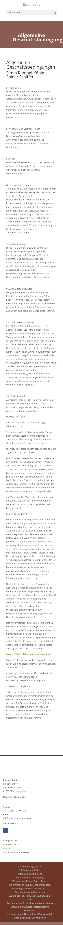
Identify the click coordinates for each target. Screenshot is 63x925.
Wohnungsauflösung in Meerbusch (30, 888)
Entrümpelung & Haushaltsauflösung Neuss (30, 903)
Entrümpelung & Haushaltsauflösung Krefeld (29, 914)
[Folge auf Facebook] (5, 830)
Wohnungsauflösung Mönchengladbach (30, 884)
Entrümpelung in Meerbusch (30, 892)
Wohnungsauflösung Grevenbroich (30, 881)
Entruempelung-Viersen (29, 866)
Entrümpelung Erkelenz (30, 873)
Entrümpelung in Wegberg (30, 877)
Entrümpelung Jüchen (30, 870)
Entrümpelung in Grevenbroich (30, 917)
